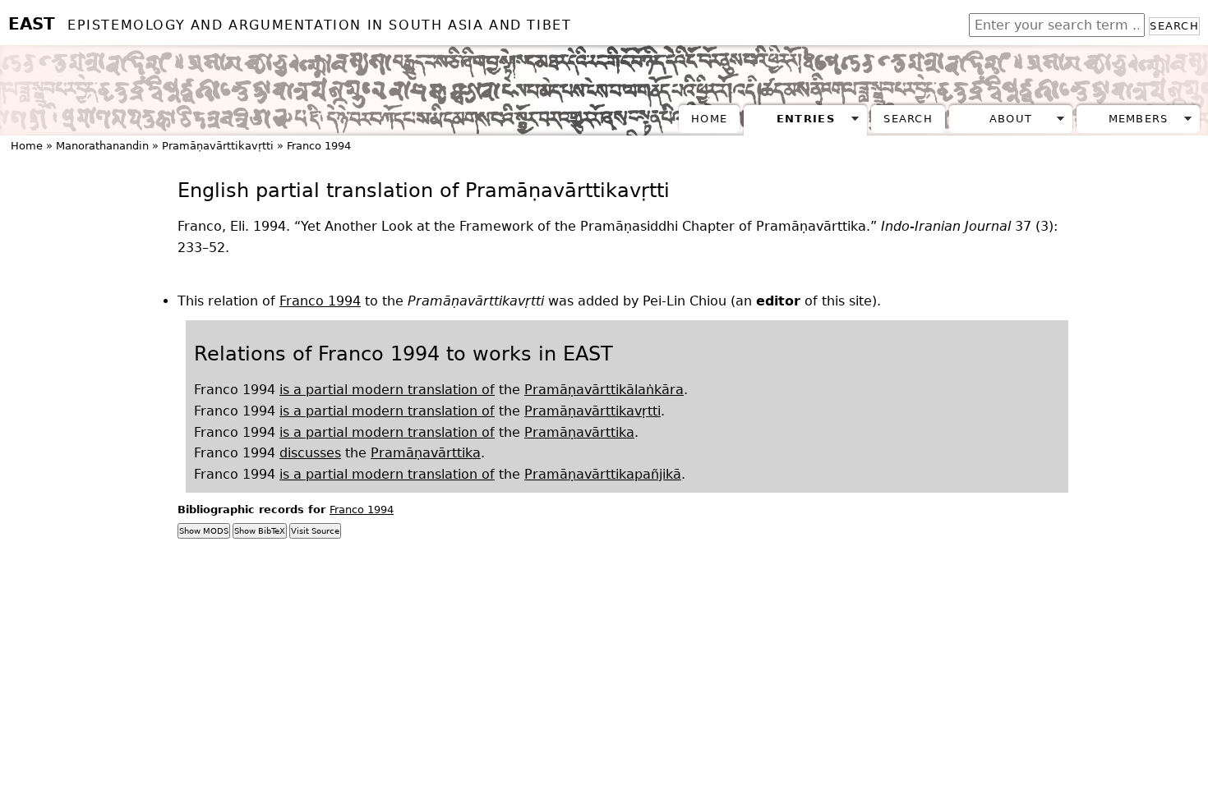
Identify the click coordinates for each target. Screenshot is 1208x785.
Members (1139, 118)
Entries (806, 118)
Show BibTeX (259, 530)
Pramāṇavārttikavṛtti (218, 146)
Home (709, 118)
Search (1174, 26)
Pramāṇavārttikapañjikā (602, 474)
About (1010, 118)
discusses (310, 453)
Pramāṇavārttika (579, 432)
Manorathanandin (102, 146)
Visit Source (315, 530)
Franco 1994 (319, 146)
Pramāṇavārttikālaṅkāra (604, 389)
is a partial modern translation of (387, 389)
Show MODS (203, 530)
